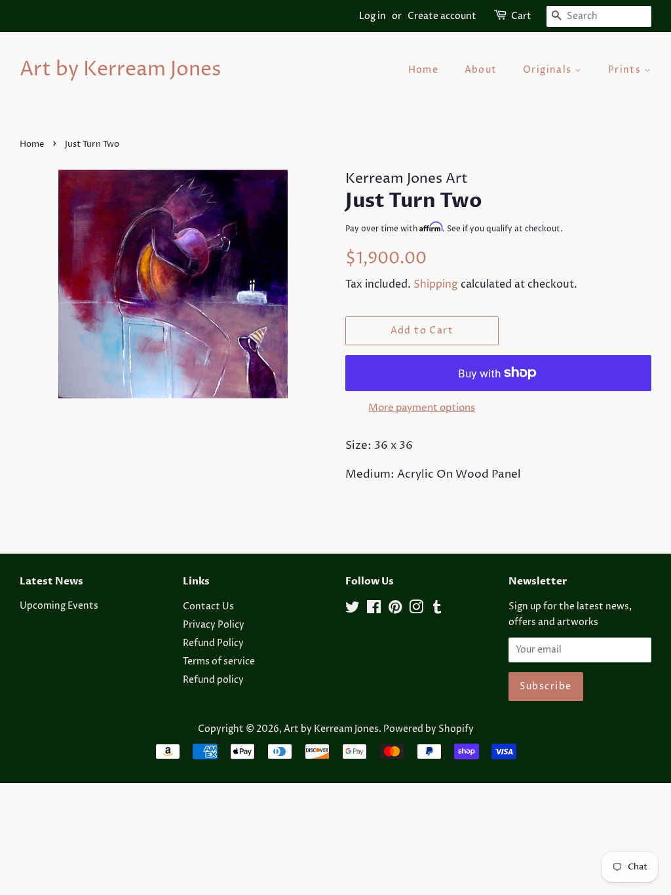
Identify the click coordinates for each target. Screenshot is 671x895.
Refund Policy (213, 643)
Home (423, 70)
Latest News (51, 581)
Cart (521, 16)
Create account (442, 16)
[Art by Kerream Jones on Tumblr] (437, 610)
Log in (372, 16)
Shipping (435, 284)
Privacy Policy (213, 625)
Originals (549, 70)
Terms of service (219, 661)
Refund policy (213, 680)
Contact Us (208, 606)
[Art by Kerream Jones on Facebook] (373, 610)
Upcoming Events (59, 606)
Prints (626, 70)
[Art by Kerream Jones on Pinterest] (395, 610)
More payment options (421, 408)
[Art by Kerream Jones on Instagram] (416, 610)
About (481, 70)
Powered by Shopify (428, 729)
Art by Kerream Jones (120, 70)
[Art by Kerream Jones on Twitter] (352, 610)
